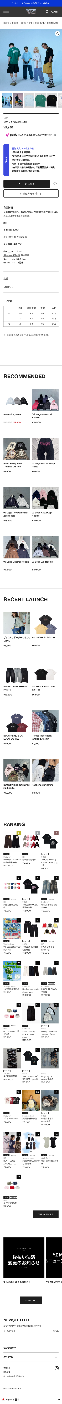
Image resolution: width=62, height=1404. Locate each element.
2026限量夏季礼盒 (11, 989)
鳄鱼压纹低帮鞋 (10, 1076)
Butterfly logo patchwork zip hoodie (16, 786)
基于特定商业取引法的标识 (13, 1376)
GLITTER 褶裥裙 (10, 1203)
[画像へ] (7, 100)
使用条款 (6, 1368)
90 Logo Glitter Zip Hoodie (42, 514)
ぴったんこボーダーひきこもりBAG (16, 639)
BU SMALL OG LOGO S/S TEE (43, 688)
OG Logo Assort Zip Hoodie (42, 416)
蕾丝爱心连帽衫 (29, 859)
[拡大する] (57, 33)
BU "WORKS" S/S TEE (43, 637)
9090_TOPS (26, 23)
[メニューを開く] (6, 12)
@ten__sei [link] (8, 251)
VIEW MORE (46, 1214)
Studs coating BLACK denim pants (28, 1034)
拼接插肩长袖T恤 (29, 1118)
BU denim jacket (12, 414)
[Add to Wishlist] (55, 183)
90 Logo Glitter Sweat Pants (43, 465)
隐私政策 (6, 1372)
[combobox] (31, 1399)
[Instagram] (57, 1368)
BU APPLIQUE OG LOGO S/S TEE (13, 737)
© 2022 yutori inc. (12, 1389)
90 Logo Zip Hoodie (42, 561)
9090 (15, 23)
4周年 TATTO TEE (10, 1118)
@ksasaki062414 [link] (11, 255)
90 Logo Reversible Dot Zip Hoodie (15, 514)
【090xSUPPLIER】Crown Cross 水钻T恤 (49, 862)
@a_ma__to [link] (9, 263)
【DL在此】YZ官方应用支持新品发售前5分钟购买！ (31, 3)
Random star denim (42, 784)
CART (55, 11)
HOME (6, 23)
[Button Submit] (57, 1332)
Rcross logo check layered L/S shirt (41, 737)
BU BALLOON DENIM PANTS (15, 688)
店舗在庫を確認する (31, 193)
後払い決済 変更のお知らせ (16, 1282)
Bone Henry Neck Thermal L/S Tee (12, 465)
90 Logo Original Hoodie (16, 561)
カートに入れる (26, 184)
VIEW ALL (31, 1300)
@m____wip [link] (9, 259)
